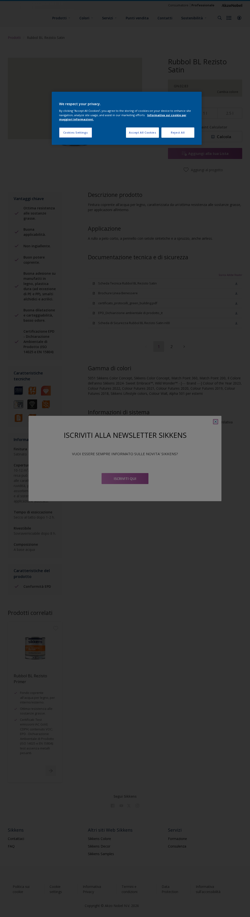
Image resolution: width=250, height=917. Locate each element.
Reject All (178, 132)
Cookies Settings (75, 132)
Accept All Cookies (142, 132)
